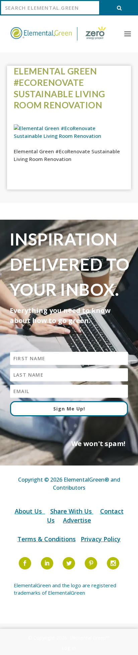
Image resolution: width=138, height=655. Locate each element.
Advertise (77, 520)
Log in (69, 648)
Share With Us (71, 511)
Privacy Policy (101, 539)
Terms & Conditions (46, 539)
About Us (29, 511)
